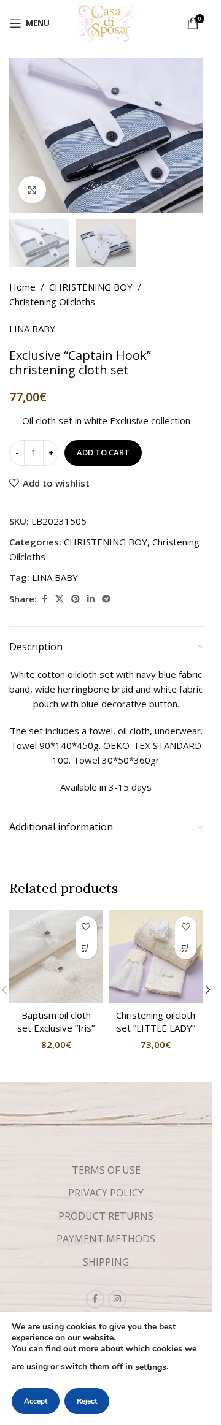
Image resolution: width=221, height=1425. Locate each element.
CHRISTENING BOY (91, 287)
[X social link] (60, 599)
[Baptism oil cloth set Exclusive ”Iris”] (56, 957)
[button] (21, 135)
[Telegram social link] (106, 599)
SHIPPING (106, 1262)
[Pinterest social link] (75, 599)
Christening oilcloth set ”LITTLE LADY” (155, 1021)
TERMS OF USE (106, 1170)
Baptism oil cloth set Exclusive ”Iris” (56, 1021)
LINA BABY (32, 328)
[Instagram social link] (117, 1299)
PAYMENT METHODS (105, 1238)
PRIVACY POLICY (106, 1192)
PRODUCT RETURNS (105, 1216)
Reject (87, 1401)
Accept (35, 1401)
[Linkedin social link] (90, 599)
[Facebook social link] (44, 599)
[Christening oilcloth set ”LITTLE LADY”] (156, 957)
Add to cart (103, 452)
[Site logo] (106, 22)
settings (150, 1367)
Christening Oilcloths (52, 301)
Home (22, 287)
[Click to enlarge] (32, 189)
